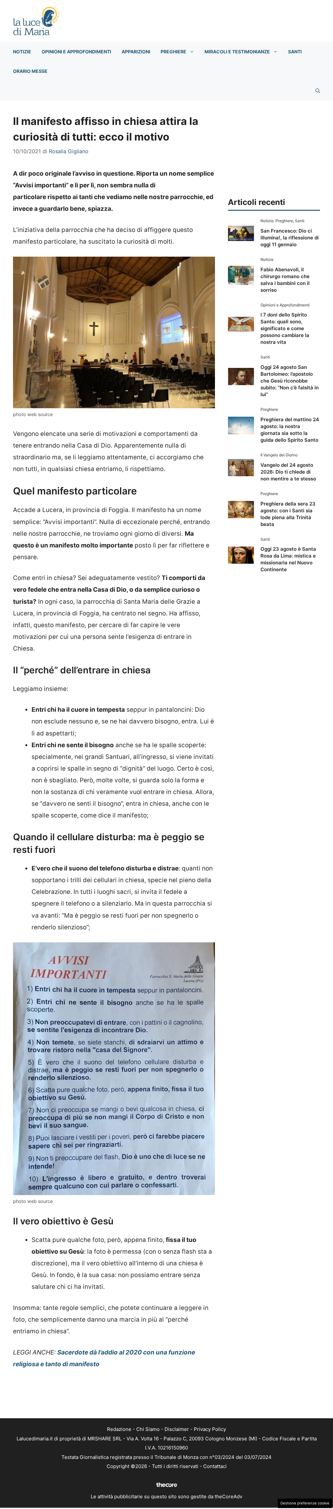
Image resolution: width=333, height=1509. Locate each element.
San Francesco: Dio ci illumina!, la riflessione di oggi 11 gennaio (289, 238)
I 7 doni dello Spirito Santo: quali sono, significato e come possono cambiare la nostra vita (284, 328)
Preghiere (173, 51)
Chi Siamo (148, 1429)
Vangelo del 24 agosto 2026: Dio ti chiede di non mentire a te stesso (288, 472)
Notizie (22, 51)
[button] (317, 91)
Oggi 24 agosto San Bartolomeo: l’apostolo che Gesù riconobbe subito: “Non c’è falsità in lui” (289, 380)
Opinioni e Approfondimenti (76, 51)
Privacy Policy (210, 1429)
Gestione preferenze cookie (304, 1503)
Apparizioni (136, 51)
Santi (295, 51)
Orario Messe (30, 71)
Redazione (119, 1429)
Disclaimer (177, 1429)
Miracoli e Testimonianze (237, 51)
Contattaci (215, 1466)
